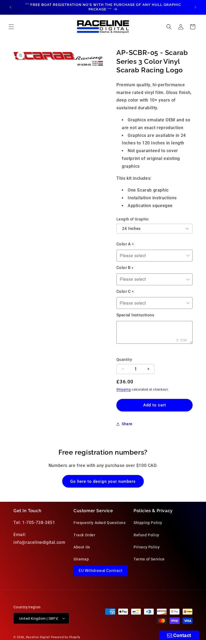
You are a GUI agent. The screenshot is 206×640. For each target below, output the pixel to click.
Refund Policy (146, 535)
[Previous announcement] (10, 7)
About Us (81, 547)
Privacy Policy (147, 547)
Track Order (84, 535)
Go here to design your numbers (103, 481)
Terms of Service (149, 559)
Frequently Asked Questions (99, 523)
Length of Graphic (132, 219)
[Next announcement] (195, 7)
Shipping (123, 389)
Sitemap (81, 559)
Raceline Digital (38, 637)
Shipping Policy (148, 523)
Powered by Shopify (65, 637)
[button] (11, 27)
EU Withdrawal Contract (100, 570)
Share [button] (127, 424)
